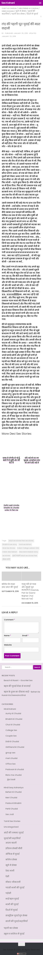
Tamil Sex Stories (12, 821)
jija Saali (11, 779)
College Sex (11, 730)
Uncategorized (11, 827)
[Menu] (40, 3)
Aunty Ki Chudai (13, 713)
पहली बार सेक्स (18, 14)
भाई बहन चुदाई (12, 898)
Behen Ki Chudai (14, 792)
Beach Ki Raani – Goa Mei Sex (18, 680)
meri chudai (11, 758)
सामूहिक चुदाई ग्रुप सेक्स (16, 915)
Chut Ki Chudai (9, 8)
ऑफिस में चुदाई (12, 854)
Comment (9, 619)
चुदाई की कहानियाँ (12, 838)
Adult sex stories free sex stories (21, 541)
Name (7, 635)
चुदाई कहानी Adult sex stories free (24, 556)
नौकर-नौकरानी (13, 882)
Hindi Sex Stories (9, 548)
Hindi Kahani (8, 11)
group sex (10, 752)
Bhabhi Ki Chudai (14, 719)
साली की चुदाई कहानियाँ (17, 921)
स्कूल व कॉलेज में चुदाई (14, 933)
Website (8, 645)
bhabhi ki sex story (10, 544)
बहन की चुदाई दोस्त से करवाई (17, 686)
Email (25, 635)
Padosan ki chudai (15, 769)
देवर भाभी (10, 870)
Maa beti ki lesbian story (28, 552)
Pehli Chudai (12, 808)
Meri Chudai (11, 797)
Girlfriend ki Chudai (28, 8)
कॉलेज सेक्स (11, 859)
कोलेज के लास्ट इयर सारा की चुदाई (10, 585)
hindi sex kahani (25, 544)
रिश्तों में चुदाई (32, 14)
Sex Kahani (8, 3)
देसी (7, 876)
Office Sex (10, 763)
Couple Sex (11, 735)
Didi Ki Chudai (12, 741)
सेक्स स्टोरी (6, 559)
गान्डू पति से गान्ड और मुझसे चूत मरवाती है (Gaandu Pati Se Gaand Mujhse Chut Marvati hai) (30, 591)
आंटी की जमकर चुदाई (13, 832)
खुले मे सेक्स (20, 11)
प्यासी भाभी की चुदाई (15, 887)
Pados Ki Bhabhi (13, 803)
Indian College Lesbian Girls (28, 548)
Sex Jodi (10, 814)
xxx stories (6, 556)
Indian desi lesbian (10, 552)
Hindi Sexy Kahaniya (13, 787)
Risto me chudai (14, 775)
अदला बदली (11, 842)
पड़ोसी (8, 893)
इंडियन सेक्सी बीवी (14, 848)
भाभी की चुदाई (12, 904)
